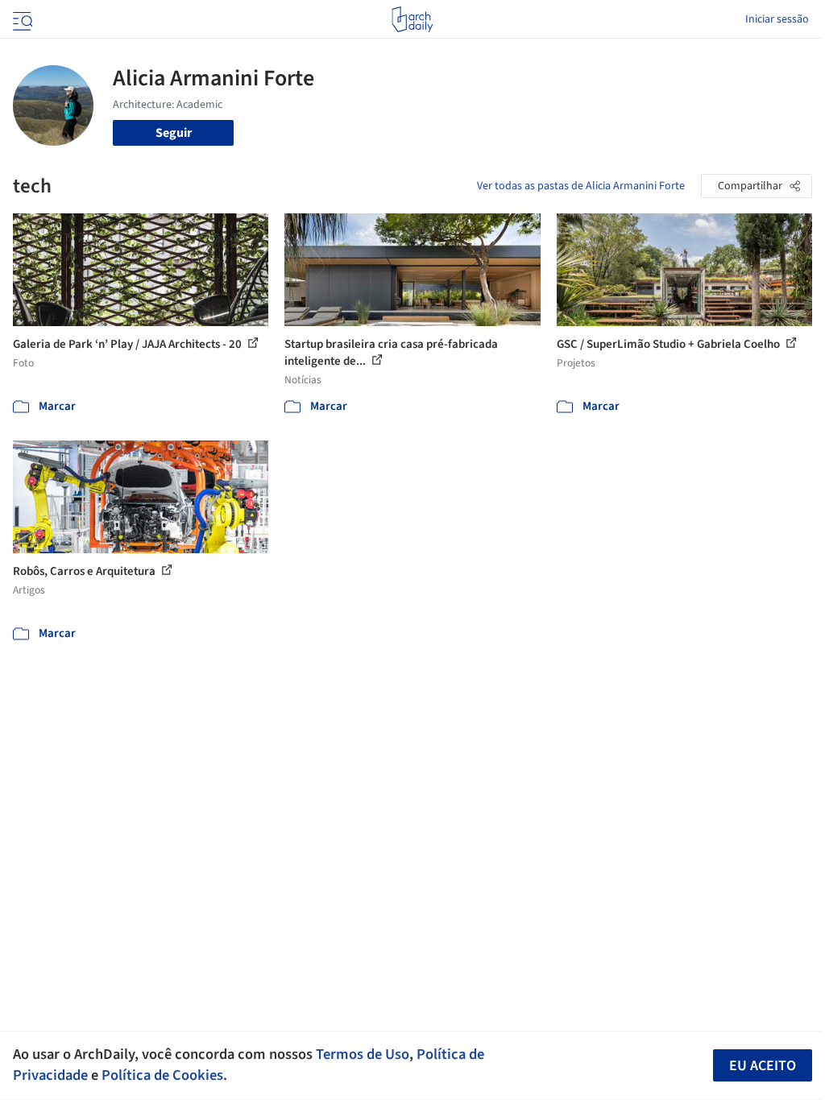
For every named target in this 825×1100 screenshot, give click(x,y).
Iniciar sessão (777, 19)
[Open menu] (21, 19)
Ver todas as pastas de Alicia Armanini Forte (581, 186)
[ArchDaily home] (412, 19)
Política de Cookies (162, 1075)
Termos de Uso (362, 1054)
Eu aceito (762, 1066)
